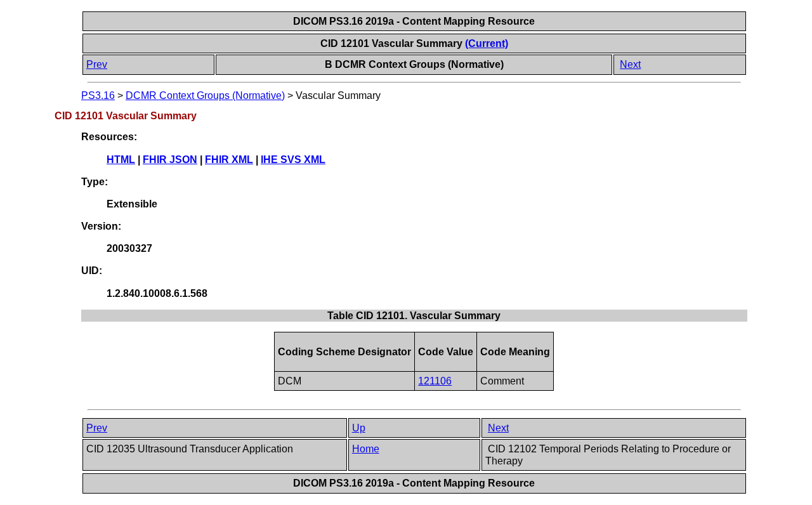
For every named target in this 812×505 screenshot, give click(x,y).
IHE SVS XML (293, 159)
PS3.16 (98, 95)
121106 (435, 381)
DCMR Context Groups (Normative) (205, 95)
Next (630, 64)
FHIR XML (229, 159)
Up (358, 428)
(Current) (486, 43)
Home (365, 448)
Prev (96, 64)
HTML (121, 159)
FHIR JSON (170, 159)
